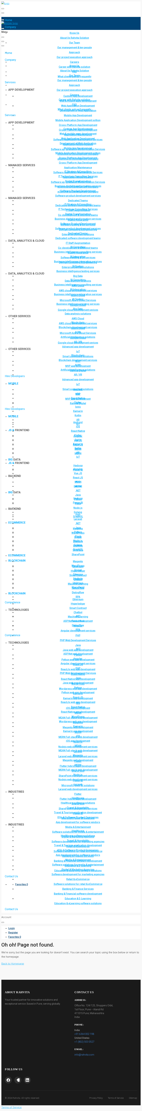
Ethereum (78, 599)
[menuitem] (11, 928)
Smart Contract (78, 608)
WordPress (78, 565)
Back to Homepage (12, 963)
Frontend (18, 463)
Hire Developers (15, 409)
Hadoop (78, 465)
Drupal (78, 570)
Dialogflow (78, 592)
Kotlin (78, 415)
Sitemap (133, 1098)
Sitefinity (78, 578)
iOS (78, 426)
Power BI (78, 502)
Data (14, 492)
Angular (77, 469)
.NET (78, 490)
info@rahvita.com (84, 1054)
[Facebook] (8, 1080)
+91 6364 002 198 (84, 1034)
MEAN (78, 482)
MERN (78, 486)
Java (78, 494)
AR (77, 419)
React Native (78, 431)
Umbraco (78, 583)
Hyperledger (78, 603)
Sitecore (78, 574)
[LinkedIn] (27, 1080)
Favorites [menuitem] (21, 884)
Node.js (77, 507)
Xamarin (78, 411)
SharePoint (78, 554)
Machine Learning (78, 616)
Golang (78, 512)
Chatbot (78, 612)
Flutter (78, 435)
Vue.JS (78, 473)
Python (78, 532)
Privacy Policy (96, 1098)
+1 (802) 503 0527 (84, 1041)
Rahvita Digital (78, 403)
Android (78, 422)
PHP (78, 514)
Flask (78, 536)
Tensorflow (78, 621)
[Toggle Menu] (2, 8)
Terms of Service (116, 1098)
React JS (78, 477)
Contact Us (11, 909)
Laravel (78, 519)
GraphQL (78, 549)
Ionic (78, 406)
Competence (12, 635)
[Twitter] (17, 1080)
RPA (78, 596)
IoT (78, 456)
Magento (78, 561)
